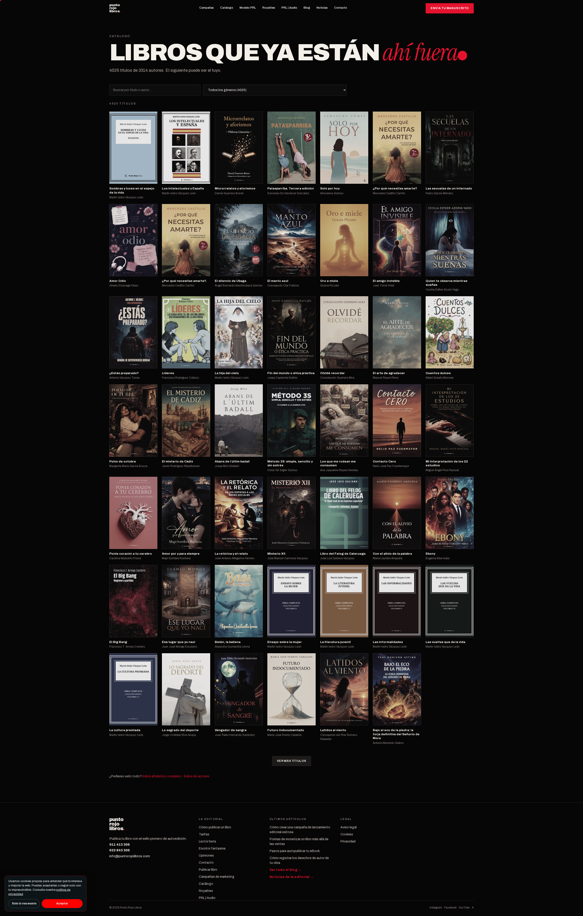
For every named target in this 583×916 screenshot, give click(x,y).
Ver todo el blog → (286, 870)
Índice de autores (196, 776)
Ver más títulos (291, 761)
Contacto (340, 7)
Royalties (268, 7)
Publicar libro (208, 869)
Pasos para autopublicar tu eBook (295, 851)
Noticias (322, 7)
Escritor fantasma (212, 848)
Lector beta (207, 841)
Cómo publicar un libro (215, 827)
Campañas (206, 7)
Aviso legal (348, 827)
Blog (307, 7)
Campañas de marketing (216, 876)
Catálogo (226, 7)
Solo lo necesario (24, 903)
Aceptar (62, 903)
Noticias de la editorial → (292, 877)
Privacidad (347, 841)
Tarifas (204, 834)
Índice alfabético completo (162, 776)
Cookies (346, 834)
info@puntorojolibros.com (129, 856)
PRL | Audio (289, 7)
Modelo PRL (248, 7)
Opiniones (206, 855)
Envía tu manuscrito (450, 8)
